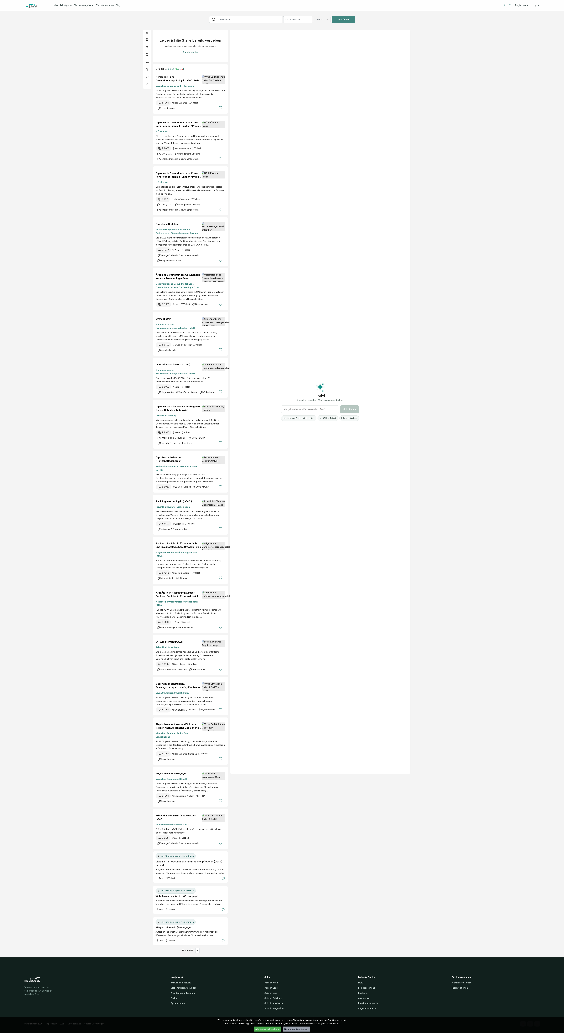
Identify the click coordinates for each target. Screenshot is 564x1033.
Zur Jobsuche (190, 52)
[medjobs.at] (36, 5)
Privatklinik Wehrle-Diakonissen (173, 507)
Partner (174, 998)
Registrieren (521, 5)
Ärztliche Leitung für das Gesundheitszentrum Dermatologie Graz (178, 276)
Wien (176, 250)
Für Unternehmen (105, 5)
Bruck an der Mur (183, 345)
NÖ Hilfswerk (163, 131)
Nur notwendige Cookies (296, 1029)
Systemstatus (178, 1003)
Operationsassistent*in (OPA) (173, 364)
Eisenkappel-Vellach (184, 796)
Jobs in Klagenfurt (274, 1008)
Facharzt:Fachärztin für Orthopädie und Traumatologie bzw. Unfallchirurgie (179, 545)
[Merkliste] (505, 5)
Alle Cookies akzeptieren (267, 1029)
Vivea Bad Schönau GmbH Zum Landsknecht (172, 735)
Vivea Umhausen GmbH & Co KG (172, 693)
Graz (177, 304)
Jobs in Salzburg (273, 998)
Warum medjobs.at (84, 5)
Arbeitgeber (66, 5)
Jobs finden (343, 19)
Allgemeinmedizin (367, 1008)
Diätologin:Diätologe (167, 224)
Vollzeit (194, 102)
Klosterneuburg (181, 573)
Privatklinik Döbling (166, 415)
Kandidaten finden (461, 982)
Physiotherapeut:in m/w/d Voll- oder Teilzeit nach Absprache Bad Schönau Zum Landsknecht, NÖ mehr (178, 726)
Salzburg (179, 524)
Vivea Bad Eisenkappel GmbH (171, 779)
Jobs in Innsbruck (273, 1003)
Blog (118, 5)
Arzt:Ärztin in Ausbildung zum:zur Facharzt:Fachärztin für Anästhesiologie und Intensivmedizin (178, 594)
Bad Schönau (180, 103)
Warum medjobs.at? (181, 982)
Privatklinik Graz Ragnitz (169, 647)
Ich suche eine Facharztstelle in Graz (298, 418)
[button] (147, 32)
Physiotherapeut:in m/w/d (171, 773)
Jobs (55, 5)
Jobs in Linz (270, 993)
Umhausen (179, 710)
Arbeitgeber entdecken (183, 993)
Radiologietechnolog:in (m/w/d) (174, 501)
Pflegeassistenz (366, 988)
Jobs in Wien (271, 982)
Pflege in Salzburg (349, 418)
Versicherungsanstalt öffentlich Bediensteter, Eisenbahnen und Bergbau (177, 231)
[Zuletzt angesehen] (510, 5)
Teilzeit (186, 250)
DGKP (361, 982)
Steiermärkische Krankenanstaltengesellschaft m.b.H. (175, 326)
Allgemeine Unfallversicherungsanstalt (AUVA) (177, 554)
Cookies (237, 1020)
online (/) (175, 69)
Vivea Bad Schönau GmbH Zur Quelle (175, 86)
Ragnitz (183, 664)
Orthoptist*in (163, 318)
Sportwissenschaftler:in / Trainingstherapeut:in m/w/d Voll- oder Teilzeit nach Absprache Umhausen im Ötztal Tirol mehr (178, 685)
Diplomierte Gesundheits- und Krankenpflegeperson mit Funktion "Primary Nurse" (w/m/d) (178, 124)
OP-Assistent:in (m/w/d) (169, 641)
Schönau (192, 754)
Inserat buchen (460, 988)
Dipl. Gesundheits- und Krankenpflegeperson (169, 459)
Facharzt (362, 993)
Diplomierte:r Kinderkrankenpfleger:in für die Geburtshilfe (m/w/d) (178, 408)
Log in (536, 5)
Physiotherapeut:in (368, 1003)
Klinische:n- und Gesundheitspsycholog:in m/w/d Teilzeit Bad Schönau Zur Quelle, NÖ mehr (178, 78)
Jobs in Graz (271, 988)
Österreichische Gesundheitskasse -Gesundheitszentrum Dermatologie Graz (177, 286)
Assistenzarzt (365, 998)
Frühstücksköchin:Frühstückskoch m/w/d (176, 817)
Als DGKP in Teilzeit (327, 418)
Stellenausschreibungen (183, 988)
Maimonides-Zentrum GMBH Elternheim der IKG (177, 468)
